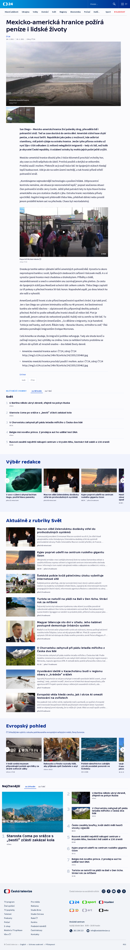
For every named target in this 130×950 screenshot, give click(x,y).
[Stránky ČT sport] (89, 902)
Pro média (35, 902)
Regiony (63, 12)
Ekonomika (75, 12)
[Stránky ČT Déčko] (73, 910)
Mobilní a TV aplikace (13, 930)
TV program (9, 902)
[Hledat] (114, 4)
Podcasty (8, 918)
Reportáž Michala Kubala (29, 259)
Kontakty (35, 934)
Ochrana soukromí (36, 944)
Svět (54, 12)
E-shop (7, 926)
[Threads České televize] (124, 891)
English (23, 944)
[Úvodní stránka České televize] (18, 891)
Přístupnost (50, 944)
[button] (64, 232)
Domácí (45, 12)
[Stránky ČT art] (87, 910)
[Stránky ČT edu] (103, 910)
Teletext (8, 914)
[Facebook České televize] (109, 891)
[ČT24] (8, 4)
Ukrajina (25, 12)
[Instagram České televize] (104, 891)
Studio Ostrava (37, 914)
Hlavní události (11, 12)
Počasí (87, 12)
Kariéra (34, 922)
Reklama (35, 906)
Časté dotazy (36, 930)
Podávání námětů (38, 926)
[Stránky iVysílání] (106, 902)
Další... (97, 12)
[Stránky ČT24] (74, 902)
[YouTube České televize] (114, 891)
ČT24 (8, 36)
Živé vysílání (9, 906)
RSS (124, 944)
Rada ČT (34, 918)
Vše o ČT (7, 934)
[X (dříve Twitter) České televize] (119, 891)
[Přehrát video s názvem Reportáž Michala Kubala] (63, 232)
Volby (35, 12)
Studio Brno (36, 910)
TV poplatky (9, 910)
